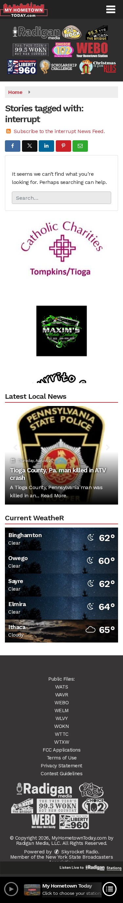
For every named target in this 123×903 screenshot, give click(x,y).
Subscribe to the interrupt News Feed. (59, 131)
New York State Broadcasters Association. (79, 859)
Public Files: (61, 679)
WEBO (61, 703)
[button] (110, 9)
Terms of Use (62, 758)
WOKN (61, 726)
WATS (61, 687)
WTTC (62, 734)
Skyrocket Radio (79, 852)
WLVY (61, 718)
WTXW (61, 742)
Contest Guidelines (61, 774)
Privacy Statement (61, 766)
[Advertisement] (61, 241)
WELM (61, 710)
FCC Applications (61, 750)
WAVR (61, 695)
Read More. (54, 495)
